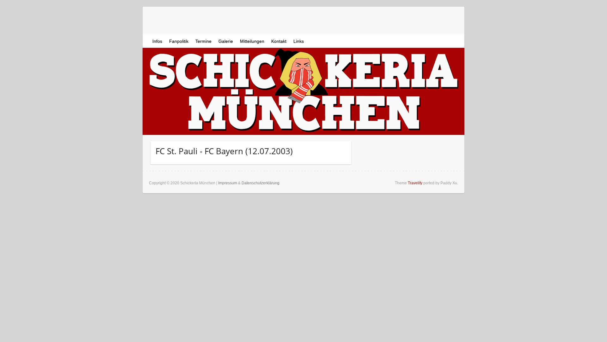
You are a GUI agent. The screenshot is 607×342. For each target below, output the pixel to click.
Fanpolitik (178, 41)
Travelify (415, 183)
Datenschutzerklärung (260, 183)
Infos (157, 41)
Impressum (227, 183)
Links (298, 41)
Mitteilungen (252, 41)
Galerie (225, 41)
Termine (203, 41)
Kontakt (278, 41)
